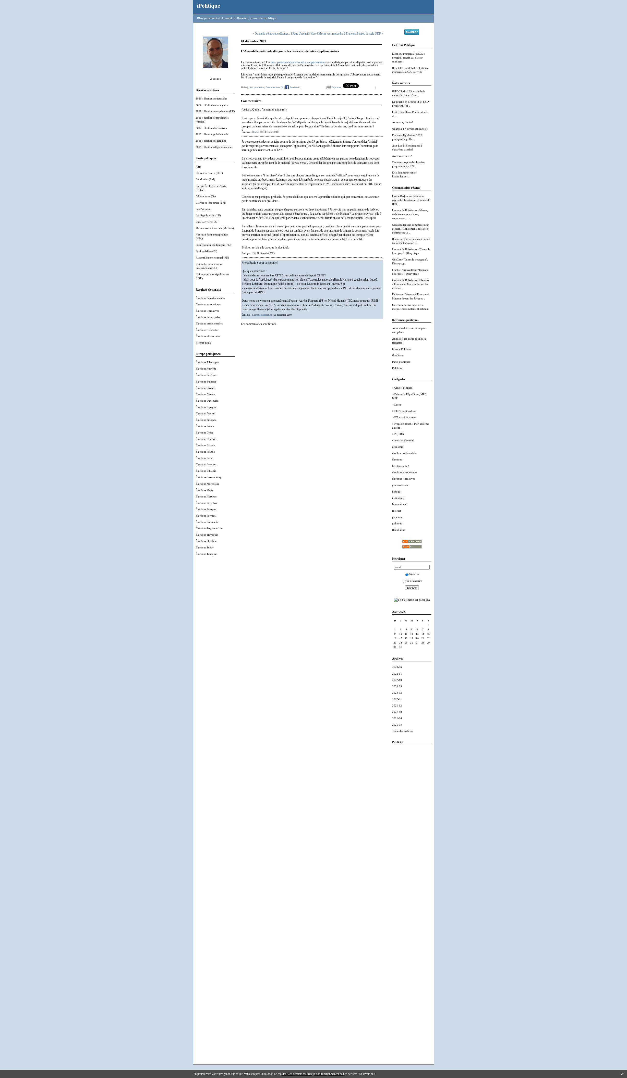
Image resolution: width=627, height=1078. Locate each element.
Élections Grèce (204, 432)
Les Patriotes (203, 209)
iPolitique (208, 5)
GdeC (395, 259)
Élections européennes (208, 304)
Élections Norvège (206, 496)
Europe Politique (401, 348)
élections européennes (404, 472)
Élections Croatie (205, 394)
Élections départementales (210, 298)
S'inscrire (414, 573)
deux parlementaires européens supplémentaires (298, 62)
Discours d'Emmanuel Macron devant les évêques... (410, 284)
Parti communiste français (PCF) (214, 244)
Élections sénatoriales (208, 336)
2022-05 (397, 686)
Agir (198, 166)
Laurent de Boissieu (403, 210)
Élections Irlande (205, 445)
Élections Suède (205, 547)
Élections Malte (204, 490)
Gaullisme (397, 355)
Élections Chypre (205, 387)
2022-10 (397, 680)
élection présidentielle (404, 453)
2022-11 (397, 673)
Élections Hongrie (206, 438)
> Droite (396, 404)
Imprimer (336, 87)
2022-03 (397, 692)
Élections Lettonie (206, 464)
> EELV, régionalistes (404, 410)
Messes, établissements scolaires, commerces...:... (410, 214)
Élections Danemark (207, 400)
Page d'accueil (300, 33)
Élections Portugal (206, 515)
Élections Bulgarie (206, 381)
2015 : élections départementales (214, 147)
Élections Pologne (206, 509)
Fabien (396, 294)
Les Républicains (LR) (208, 215)
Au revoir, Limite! (402, 122)
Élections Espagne (206, 407)
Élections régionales (207, 329)
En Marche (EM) (205, 179)
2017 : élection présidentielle (212, 134)
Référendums (203, 342)
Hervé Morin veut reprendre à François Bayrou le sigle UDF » (347, 33)
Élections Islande (205, 451)
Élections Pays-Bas (206, 502)
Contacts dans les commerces (408, 224)
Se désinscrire (414, 580)
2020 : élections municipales (212, 104)
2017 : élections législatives (211, 127)
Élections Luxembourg (209, 477)
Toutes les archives (402, 731)
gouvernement (400, 484)
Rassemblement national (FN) (212, 257)
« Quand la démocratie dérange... (271, 33)
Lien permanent (256, 87)
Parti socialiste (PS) (206, 251)
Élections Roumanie (207, 521)
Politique (397, 368)
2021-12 (397, 705)
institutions (398, 497)
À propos (215, 78)
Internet (396, 510)
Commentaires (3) (274, 87)
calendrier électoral (403, 440)
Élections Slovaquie (207, 534)
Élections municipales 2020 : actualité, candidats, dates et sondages (408, 57)
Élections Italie (204, 458)
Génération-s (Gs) (206, 196)
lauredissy (397, 304)
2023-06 (397, 667)
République (398, 529)
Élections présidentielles (209, 323)
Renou (395, 238)
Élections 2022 (400, 465)
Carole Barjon (400, 196)
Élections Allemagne (207, 362)
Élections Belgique (206, 374)
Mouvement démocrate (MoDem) (215, 228)
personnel (397, 517)
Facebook (294, 87)
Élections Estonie (205, 413)
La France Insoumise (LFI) (211, 202)
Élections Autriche (206, 368)
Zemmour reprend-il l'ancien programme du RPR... (411, 200)
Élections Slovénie (206, 541)
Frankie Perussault (402, 269)
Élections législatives (207, 310)
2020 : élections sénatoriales (211, 98)
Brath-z (255, 132)
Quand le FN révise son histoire (410, 128)
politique (397, 523)
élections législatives (403, 478)
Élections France (205, 426)
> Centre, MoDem (402, 387)
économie (397, 446)
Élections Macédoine (207, 483)
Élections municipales (208, 317)
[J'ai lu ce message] (622, 1074)
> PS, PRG (398, 434)
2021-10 (397, 711)
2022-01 (397, 699)
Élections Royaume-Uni (209, 528)
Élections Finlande (206, 419)
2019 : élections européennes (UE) (215, 111)
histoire (396, 491)
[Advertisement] (411, 822)
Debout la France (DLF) (209, 173)
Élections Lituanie (206, 470)
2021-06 (397, 718)
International (399, 504)
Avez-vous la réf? (402, 155)
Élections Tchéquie (206, 553)
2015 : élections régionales (211, 140)
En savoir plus (367, 1074)
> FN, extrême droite (404, 417)
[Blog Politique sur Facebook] (411, 599)
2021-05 (397, 724)
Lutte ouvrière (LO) (207, 221)
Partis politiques (401, 361)
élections (397, 459)
